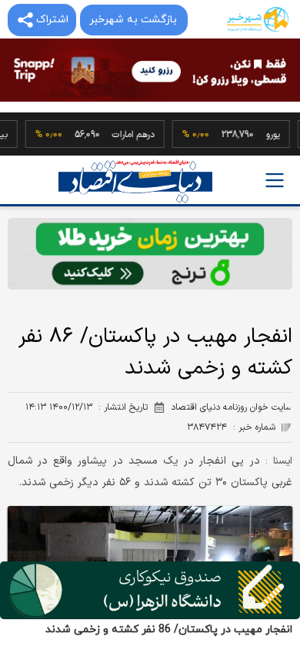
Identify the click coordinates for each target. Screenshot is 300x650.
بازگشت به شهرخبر (133, 19)
